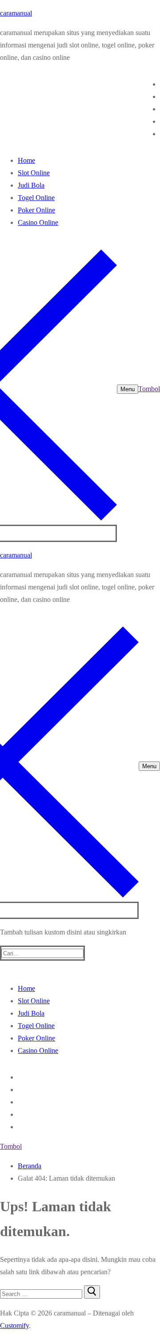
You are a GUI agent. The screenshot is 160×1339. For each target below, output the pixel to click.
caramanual (16, 13)
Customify (14, 1325)
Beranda (29, 1166)
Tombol (149, 389)
